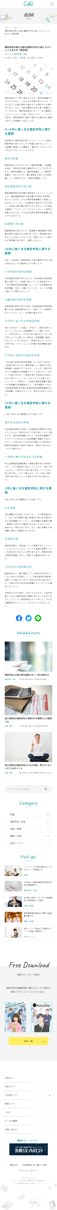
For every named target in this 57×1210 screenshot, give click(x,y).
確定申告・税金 (20, 53)
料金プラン (10, 1086)
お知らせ (9, 1077)
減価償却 (36, 773)
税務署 (22, 57)
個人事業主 (30, 679)
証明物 (40, 57)
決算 (49, 773)
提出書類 (44, 679)
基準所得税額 (43, 726)
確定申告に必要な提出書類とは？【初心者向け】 (27, 674)
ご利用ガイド (11, 1095)
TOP (7, 28)
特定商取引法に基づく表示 (35, 1164)
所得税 (8, 57)
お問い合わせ (11, 1129)
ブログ (15, 28)
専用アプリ (10, 1103)
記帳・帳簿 (9, 726)
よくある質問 (11, 1120)
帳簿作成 (44, 773)
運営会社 (14, 1164)
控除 (15, 57)
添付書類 (31, 57)
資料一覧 (28, 1041)
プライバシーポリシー (28, 1170)
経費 (36, 726)
